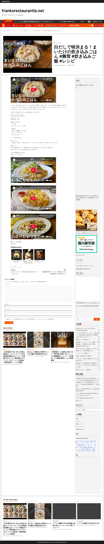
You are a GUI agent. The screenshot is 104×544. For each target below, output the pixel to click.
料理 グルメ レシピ (17, 267)
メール (7, 309)
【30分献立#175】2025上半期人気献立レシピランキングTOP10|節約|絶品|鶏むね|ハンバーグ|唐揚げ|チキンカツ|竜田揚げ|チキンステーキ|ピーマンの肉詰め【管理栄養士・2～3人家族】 (87, 382)
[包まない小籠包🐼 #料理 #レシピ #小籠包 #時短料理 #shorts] (38, 340)
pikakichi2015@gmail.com (60, 65)
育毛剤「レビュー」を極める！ (84, 369)
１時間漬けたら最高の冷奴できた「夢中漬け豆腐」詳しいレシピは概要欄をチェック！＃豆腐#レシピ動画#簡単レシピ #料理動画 (62, 356)
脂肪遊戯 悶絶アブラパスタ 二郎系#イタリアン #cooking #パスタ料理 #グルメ (54, 271)
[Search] (90, 25)
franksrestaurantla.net (23, 10)
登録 (77, 418)
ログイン (78, 421)
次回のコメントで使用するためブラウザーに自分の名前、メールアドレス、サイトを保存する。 (30, 319)
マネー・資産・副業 (38, 25)
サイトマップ (63, 25)
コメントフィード (80, 426)
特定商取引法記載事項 (74, 25)
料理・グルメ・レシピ (18, 25)
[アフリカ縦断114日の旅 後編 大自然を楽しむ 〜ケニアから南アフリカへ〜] (64, 511)
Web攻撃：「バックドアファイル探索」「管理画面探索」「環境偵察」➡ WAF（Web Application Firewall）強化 (88, 344)
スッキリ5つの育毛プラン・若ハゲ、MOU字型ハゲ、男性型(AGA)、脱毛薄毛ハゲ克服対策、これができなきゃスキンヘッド (87, 335)
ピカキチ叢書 (79, 260)
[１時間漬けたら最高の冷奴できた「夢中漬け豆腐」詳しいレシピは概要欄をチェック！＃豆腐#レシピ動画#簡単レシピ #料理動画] (62, 340)
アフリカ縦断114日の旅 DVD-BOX (42, 21)
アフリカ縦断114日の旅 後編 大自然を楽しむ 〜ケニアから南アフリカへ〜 (64, 525)
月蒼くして (58, 21)
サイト (6, 314)
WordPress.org (79, 429)
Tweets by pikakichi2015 (82, 438)
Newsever (56, 542)
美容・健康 (28, 25)
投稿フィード (79, 424)
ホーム (8, 25)
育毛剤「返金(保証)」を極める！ (84, 356)
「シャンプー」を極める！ (82, 353)
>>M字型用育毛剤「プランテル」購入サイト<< (88, 302)
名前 (6, 304)
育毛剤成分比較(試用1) (81, 330)
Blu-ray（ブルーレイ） (51, 25)
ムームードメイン (80, 255)
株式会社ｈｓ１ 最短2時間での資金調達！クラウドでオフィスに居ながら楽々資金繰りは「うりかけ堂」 (88, 365)
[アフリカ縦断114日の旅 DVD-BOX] (89, 511)
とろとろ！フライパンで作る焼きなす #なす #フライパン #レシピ (24, 271)
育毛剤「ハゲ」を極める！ (82, 339)
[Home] (3, 25)
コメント (8, 284)
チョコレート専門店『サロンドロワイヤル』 (87, 233)
